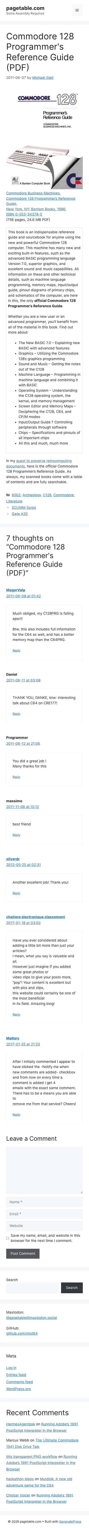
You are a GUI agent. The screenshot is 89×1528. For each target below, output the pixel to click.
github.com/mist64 (22, 1333)
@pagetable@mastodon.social (31, 1318)
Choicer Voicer (18, 1495)
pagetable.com (25, 8)
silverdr (13, 859)
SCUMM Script (24, 508)
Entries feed (16, 1375)
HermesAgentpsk (20, 1424)
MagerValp (15, 590)
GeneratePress (70, 1521)
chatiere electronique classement (35, 917)
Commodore (63, 495)
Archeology (32, 495)
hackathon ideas (20, 1479)
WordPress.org (18, 1389)
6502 (16, 495)
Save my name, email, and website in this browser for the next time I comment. (45, 1238)
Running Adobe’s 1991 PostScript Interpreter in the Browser (41, 1463)
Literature (14, 501)
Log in (11, 1368)
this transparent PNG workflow (31, 1457)
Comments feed (19, 1382)
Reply (16, 650)
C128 (47, 495)
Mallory (12, 1038)
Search (12, 1280)
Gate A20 (20, 514)
